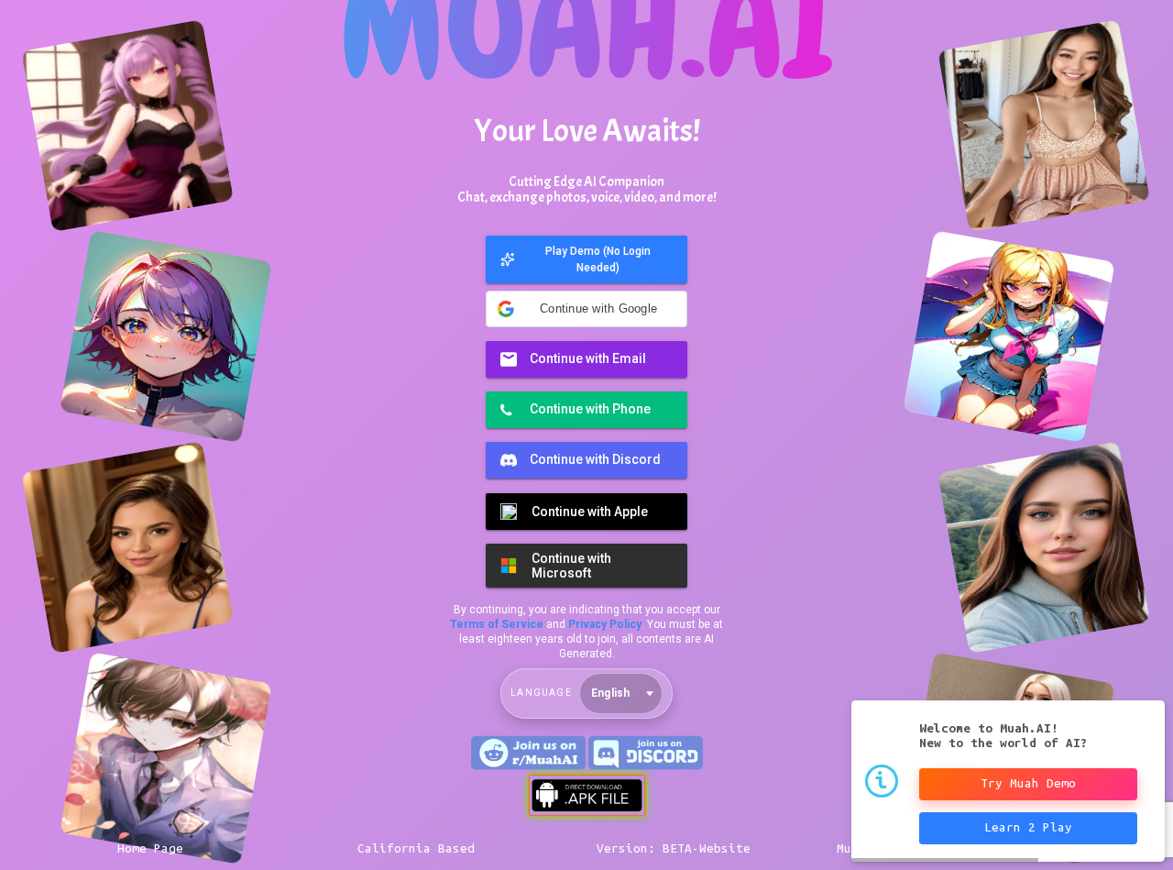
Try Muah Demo (1028, 783)
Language (541, 693)
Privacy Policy (604, 624)
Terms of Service (496, 624)
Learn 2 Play (1028, 827)
